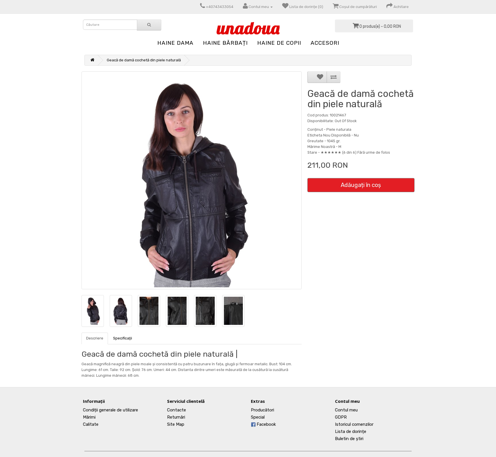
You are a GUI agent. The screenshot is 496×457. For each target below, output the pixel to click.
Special (258, 417)
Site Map (175, 424)
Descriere (94, 338)
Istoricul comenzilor (354, 424)
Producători (262, 410)
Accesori (325, 43)
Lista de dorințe (350, 431)
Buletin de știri (349, 438)
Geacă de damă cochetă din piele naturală (144, 60)
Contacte (176, 410)
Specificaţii (122, 338)
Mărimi (89, 417)
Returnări (176, 417)
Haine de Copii (279, 43)
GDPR (341, 417)
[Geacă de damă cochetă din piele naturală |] (192, 180)
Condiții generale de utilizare (110, 410)
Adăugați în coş (361, 184)
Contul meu (346, 410)
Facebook (265, 424)
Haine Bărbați (225, 43)
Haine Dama (175, 43)
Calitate (90, 424)
